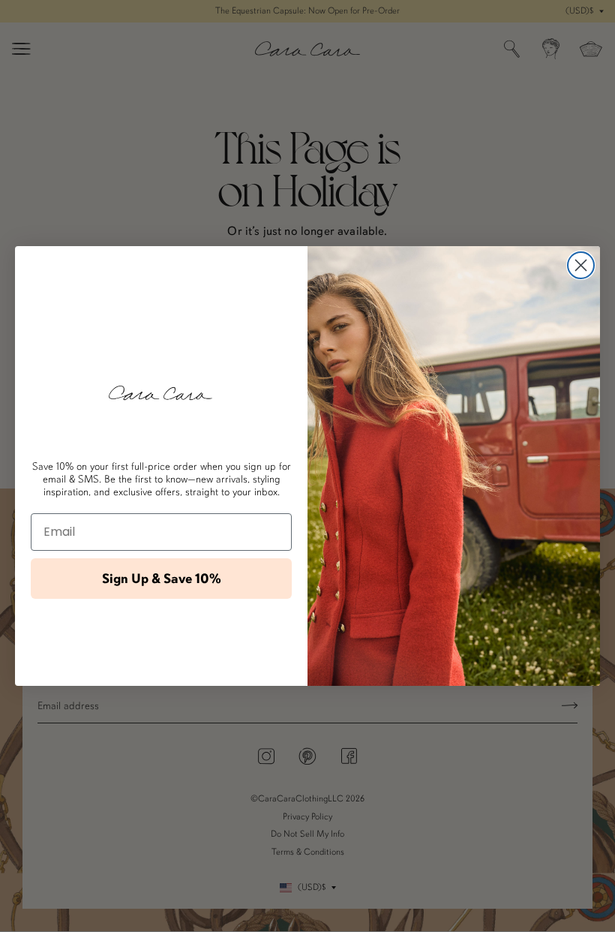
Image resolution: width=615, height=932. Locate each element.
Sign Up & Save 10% (161, 578)
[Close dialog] (581, 265)
